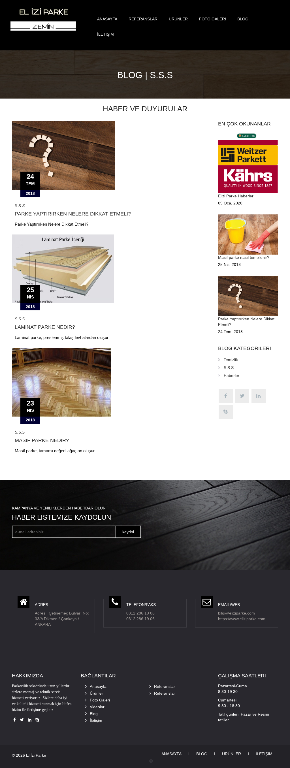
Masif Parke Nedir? (42, 440)
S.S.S (20, 205)
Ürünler (178, 19)
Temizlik (231, 359)
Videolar (97, 707)
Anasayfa (107, 19)
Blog (242, 19)
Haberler (231, 375)
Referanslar (143, 19)
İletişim (105, 34)
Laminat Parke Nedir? (45, 327)
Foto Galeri (212, 19)
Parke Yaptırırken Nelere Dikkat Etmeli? (73, 214)
